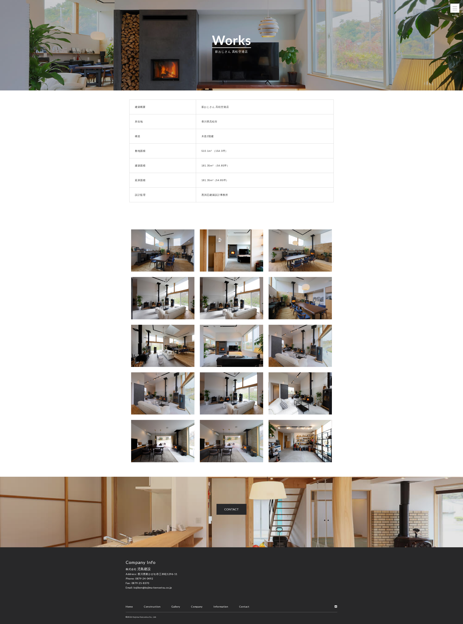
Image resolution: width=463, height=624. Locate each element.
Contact (231, 509)
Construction (152, 606)
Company (197, 606)
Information (220, 606)
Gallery (175, 606)
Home (129, 606)
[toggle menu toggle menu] (454, 8)
